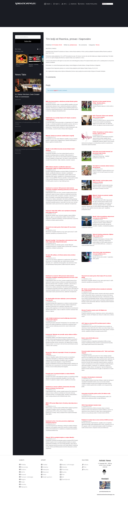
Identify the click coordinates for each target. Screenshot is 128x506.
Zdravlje (64, 467)
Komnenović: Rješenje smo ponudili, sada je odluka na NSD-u (61, 334)
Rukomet (46, 472)
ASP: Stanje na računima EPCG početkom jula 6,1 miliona (96, 323)
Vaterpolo (46, 469)
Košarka (45, 467)
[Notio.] (25, 4)
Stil (63, 477)
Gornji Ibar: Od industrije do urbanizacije (92, 377)
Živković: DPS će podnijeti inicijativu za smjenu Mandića (60, 437)
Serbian (105, 3)
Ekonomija (24, 467)
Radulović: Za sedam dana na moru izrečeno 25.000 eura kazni (97, 419)
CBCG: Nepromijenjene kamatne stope (91, 405)
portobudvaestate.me (105, 491)
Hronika (23, 484)
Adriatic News (102, 465)
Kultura (86, 464)
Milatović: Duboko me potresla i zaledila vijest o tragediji (60, 135)
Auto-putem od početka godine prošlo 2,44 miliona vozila (96, 393)
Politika (23, 464)
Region (23, 479)
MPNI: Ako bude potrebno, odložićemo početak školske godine (62, 101)
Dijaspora (24, 487)
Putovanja (65, 469)
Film (63, 474)
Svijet (23, 482)
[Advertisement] (64, 17)
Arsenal (23, 474)
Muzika (64, 472)
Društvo (23, 469)
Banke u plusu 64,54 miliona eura (90, 338)
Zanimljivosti (66, 479)
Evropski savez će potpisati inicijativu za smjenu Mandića (60, 373)
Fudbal (45, 464)
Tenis (44, 474)
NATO (23, 472)
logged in (56, 90)
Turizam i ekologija (27, 477)
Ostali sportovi (47, 477)
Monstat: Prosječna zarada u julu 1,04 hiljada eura (94, 310)
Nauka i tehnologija (68, 464)
